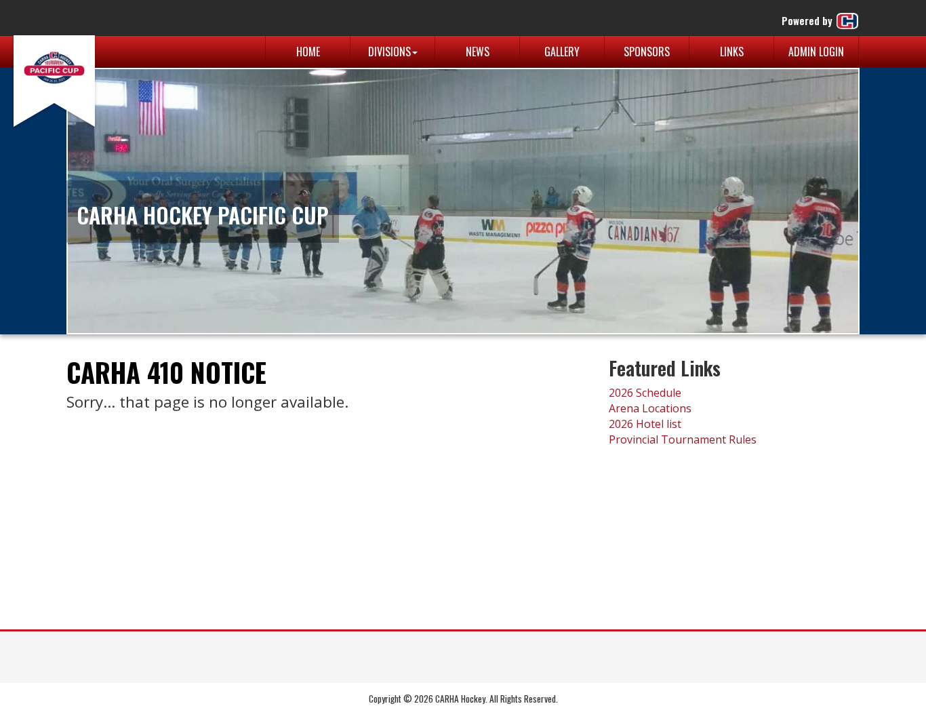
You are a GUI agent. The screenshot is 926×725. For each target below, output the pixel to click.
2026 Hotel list (645, 423)
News (477, 51)
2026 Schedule (645, 392)
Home (308, 51)
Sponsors (647, 51)
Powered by (808, 20)
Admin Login (816, 51)
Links (732, 51)
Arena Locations (650, 408)
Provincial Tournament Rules (683, 439)
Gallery (562, 51)
